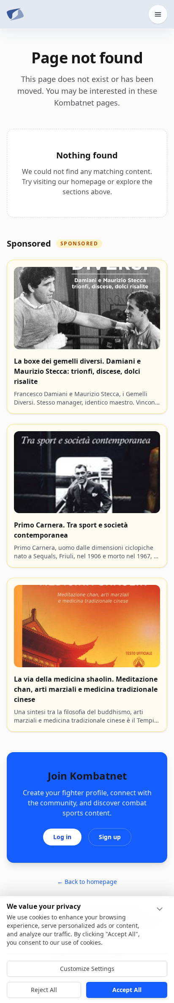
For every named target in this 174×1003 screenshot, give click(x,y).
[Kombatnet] (15, 14)
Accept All (126, 990)
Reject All (44, 990)
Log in (62, 837)
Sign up (110, 837)
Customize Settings (87, 969)
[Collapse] (159, 908)
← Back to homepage (87, 882)
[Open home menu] (158, 14)
